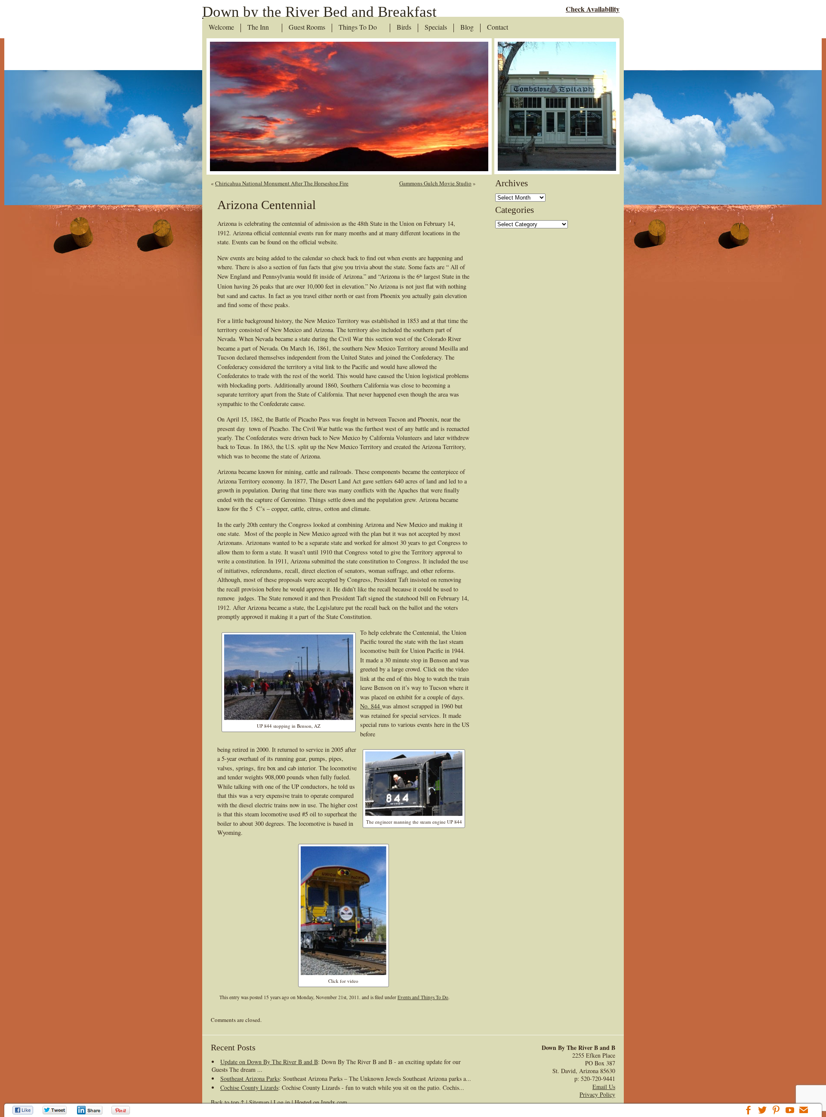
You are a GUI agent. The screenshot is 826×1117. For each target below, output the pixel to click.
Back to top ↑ (227, 1102)
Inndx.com (334, 1102)
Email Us (603, 1087)
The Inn (258, 27)
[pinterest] (776, 1111)
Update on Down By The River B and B (269, 1062)
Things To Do (358, 27)
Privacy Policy (597, 1094)
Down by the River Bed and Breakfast (319, 11)
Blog (467, 27)
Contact (497, 27)
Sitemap (259, 1102)
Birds (404, 27)
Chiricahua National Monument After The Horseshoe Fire (281, 183)
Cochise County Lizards (249, 1087)
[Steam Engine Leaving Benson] (343, 973)
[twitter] (762, 1111)
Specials (436, 27)
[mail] (803, 1111)
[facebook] (748, 1111)
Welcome (221, 27)
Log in (282, 1102)
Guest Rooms (307, 27)
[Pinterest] (122, 1110)
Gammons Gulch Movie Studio (435, 183)
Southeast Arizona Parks (250, 1078)
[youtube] (790, 1111)
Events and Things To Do (423, 997)
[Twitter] (55, 1110)
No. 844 (371, 706)
